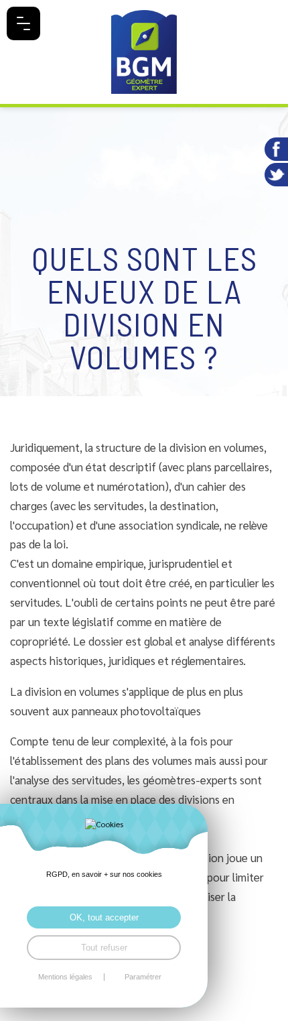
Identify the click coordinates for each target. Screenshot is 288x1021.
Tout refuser (104, 948)
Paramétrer (143, 977)
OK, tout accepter (104, 917)
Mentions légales (65, 977)
